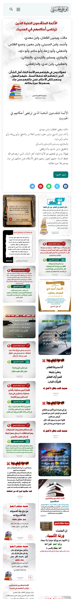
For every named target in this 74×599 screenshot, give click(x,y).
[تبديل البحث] (11, 9)
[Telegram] (32, 186)
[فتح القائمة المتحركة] (18, 9)
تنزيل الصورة (61, 175)
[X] (57, 186)
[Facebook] (65, 186)
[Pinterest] (40, 186)
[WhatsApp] (49, 186)
